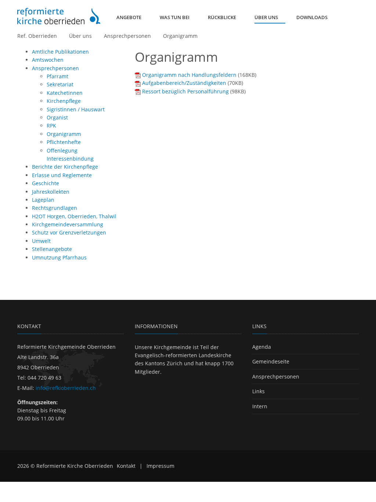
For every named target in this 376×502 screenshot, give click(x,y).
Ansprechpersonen (127, 35)
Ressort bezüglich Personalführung (185, 91)
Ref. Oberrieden (37, 35)
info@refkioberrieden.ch (66, 387)
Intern (259, 406)
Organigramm (180, 35)
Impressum (160, 465)
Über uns (80, 35)
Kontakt (126, 465)
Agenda (261, 346)
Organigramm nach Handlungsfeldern (189, 74)
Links (258, 391)
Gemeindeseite (270, 361)
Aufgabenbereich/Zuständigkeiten (184, 82)
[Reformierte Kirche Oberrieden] (58, 16)
